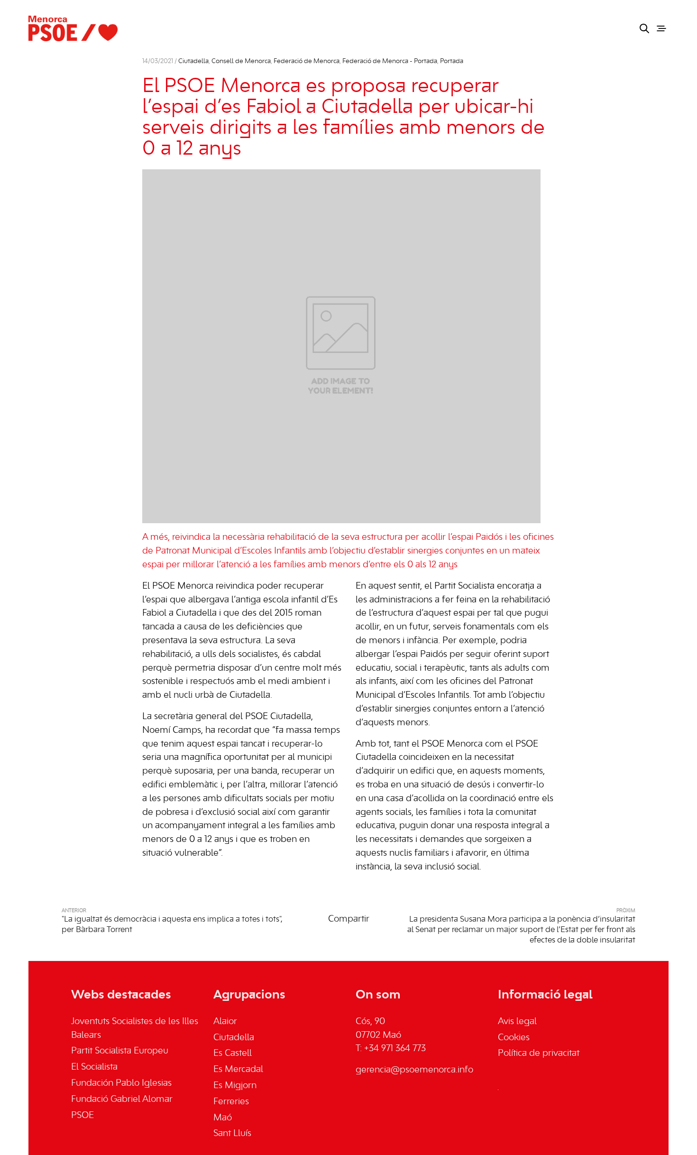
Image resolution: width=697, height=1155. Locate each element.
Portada (451, 61)
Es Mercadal (238, 1069)
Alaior (225, 1021)
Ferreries (231, 1102)
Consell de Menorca (241, 61)
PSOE (82, 1115)
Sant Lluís (232, 1133)
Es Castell (232, 1053)
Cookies (514, 1038)
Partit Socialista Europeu (119, 1051)
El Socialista (94, 1067)
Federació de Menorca (306, 61)
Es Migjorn (235, 1085)
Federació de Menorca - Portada (389, 61)
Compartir (348, 919)
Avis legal (517, 1021)
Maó (222, 1118)
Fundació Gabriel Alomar (122, 1099)
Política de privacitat (538, 1053)
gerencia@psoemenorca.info (414, 1070)
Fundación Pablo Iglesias (121, 1083)
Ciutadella (193, 61)
